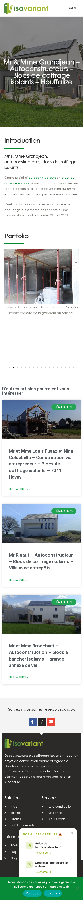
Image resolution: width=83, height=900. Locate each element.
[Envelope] (51, 722)
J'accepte (32, 893)
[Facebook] (33, 722)
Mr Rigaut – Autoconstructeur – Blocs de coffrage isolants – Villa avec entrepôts (41, 561)
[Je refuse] (77, 888)
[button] (9, 306)
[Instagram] (42, 722)
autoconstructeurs (42, 177)
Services (49, 797)
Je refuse (53, 893)
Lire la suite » (18, 489)
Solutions (12, 797)
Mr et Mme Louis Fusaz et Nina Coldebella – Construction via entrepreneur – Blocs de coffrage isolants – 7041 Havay (41, 464)
